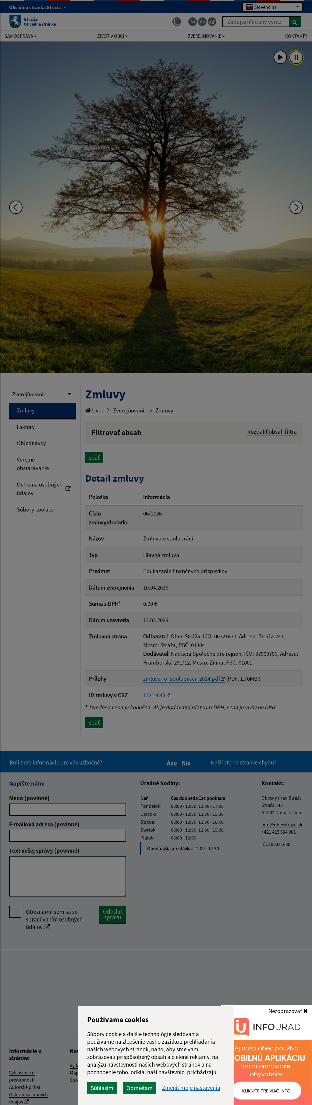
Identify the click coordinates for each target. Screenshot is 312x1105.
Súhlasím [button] (102, 1088)
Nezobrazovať (285, 1010)
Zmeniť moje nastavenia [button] (191, 1088)
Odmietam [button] (139, 1088)
